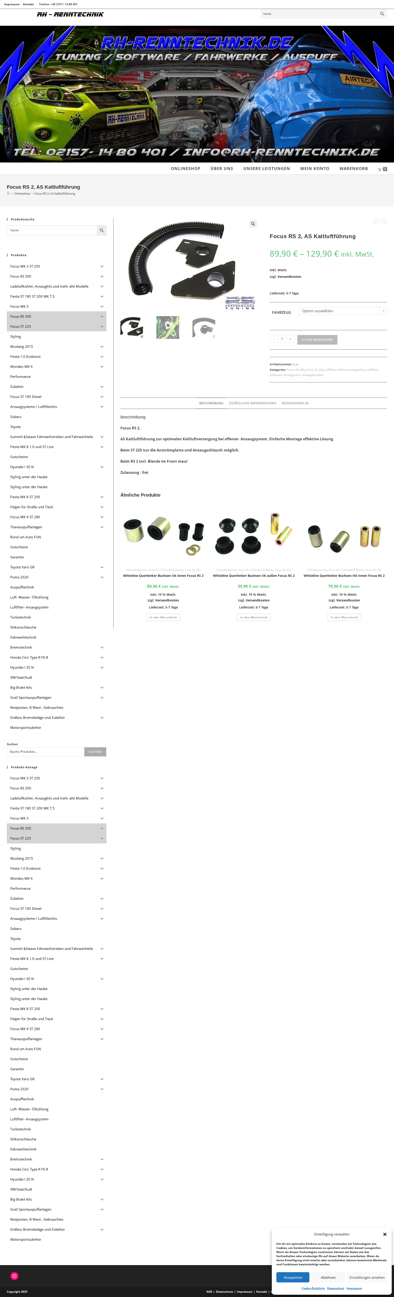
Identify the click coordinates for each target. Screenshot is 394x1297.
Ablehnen (328, 1277)
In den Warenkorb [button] (163, 617)
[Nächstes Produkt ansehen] (384, 221)
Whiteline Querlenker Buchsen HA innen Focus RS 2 (344, 575)
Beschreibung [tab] (211, 403)
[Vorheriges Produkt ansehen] (376, 221)
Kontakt (28, 4)
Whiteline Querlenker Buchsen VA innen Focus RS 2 (163, 575)
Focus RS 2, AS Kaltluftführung (54, 193)
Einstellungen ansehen (367, 1277)
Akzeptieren (293, 1277)
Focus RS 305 (295, 370)
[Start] (8, 193)
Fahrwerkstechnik (136, 570)
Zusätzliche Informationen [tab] (252, 403)
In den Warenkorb (317, 340)
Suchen (12, 744)
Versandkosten (289, 276)
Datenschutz (335, 1288)
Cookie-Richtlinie (313, 1288)
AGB (209, 1292)
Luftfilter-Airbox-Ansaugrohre (344, 370)
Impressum (354, 1288)
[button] (385, 1234)
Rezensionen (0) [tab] (295, 403)
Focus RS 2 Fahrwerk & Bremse (165, 570)
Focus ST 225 (314, 370)
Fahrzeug (281, 312)
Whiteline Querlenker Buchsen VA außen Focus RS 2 (254, 575)
